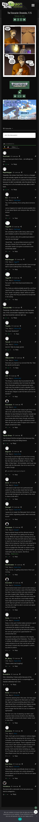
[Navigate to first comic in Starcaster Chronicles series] (14, 19)
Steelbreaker (17, 585)
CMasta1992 (17, 328)
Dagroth (16, 485)
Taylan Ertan (17, 454)
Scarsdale (17, 620)
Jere (15, 407)
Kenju (15, 733)
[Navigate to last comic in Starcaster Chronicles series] (24, 19)
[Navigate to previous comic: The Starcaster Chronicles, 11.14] (18, 19)
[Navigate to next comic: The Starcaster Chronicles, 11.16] (21, 19)
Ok (20, 819)
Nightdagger (17, 200)
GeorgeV (16, 530)
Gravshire (16, 695)
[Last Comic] (24, 96)
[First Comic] (15, 96)
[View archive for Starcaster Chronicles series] (19, 85)
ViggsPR (16, 262)
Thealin (16, 344)
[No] (37, 816)
